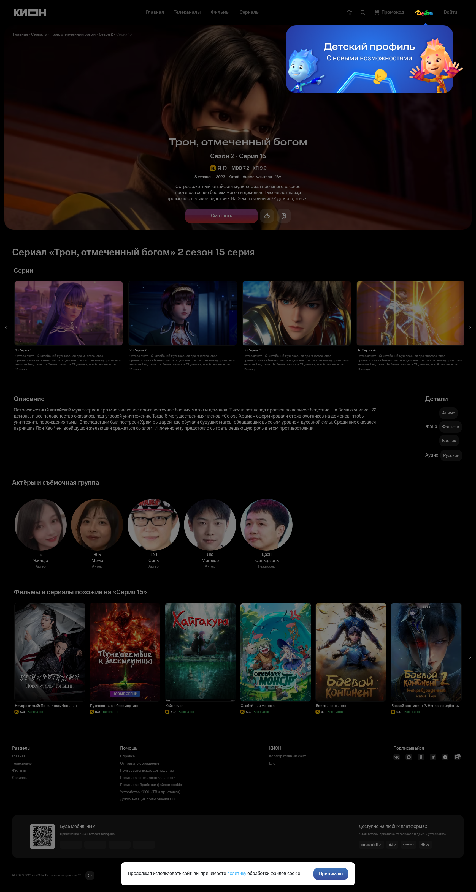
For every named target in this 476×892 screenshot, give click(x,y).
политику (236, 873)
